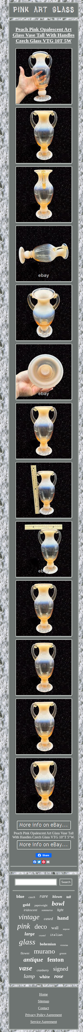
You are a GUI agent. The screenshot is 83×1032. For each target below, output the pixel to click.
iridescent (30, 910)
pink (23, 926)
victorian (64, 945)
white (44, 976)
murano (44, 951)
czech (32, 897)
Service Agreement (43, 1022)
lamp (29, 976)
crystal (42, 935)
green (63, 953)
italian (56, 935)
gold (26, 905)
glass (27, 942)
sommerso (47, 910)
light (60, 910)
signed (60, 969)
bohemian (48, 944)
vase (25, 968)
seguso (66, 929)
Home (43, 994)
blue (20, 896)
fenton (55, 959)
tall (68, 897)
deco (41, 926)
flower (25, 953)
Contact (43, 1008)
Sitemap (43, 1001)
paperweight (41, 905)
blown (57, 897)
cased (48, 918)
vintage (29, 917)
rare (44, 896)
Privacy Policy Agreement (43, 1015)
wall (54, 927)
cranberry (43, 970)
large (30, 933)
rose (58, 976)
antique (33, 959)
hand (63, 918)
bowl (58, 903)
